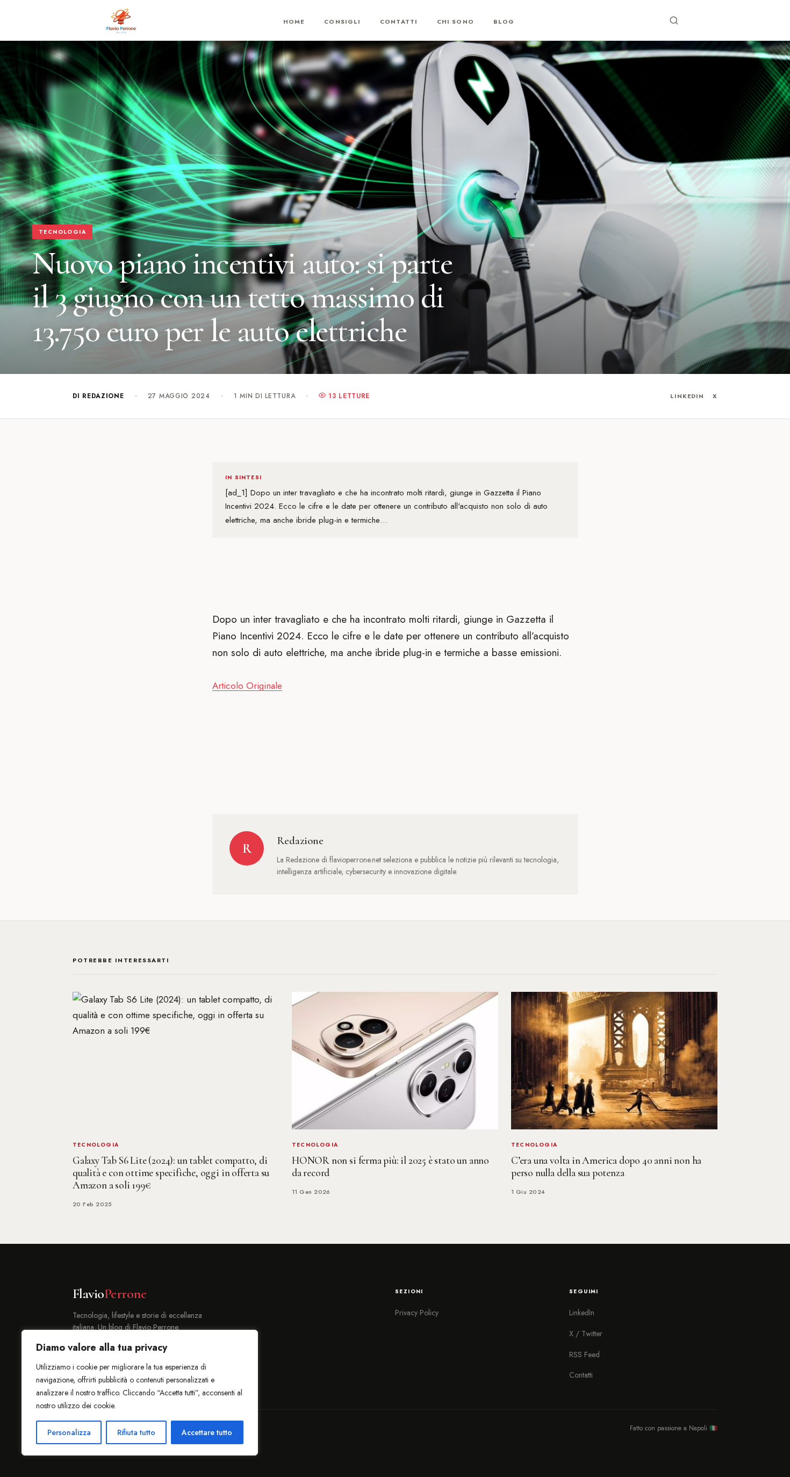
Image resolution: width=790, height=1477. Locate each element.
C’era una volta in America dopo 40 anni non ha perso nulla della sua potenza (606, 1166)
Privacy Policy (417, 1312)
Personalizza (69, 1432)
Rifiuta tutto (136, 1432)
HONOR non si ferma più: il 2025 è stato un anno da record (390, 1166)
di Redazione (98, 396)
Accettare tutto (207, 1432)
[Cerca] (674, 20)
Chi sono (455, 21)
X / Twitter (585, 1333)
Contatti (399, 21)
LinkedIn (687, 396)
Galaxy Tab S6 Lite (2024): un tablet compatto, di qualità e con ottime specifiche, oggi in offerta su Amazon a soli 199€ (171, 1173)
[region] (139, 1393)
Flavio (109, 1294)
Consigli (342, 21)
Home (294, 21)
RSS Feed (584, 1354)
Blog (503, 21)
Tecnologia (62, 232)
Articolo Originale (247, 685)
